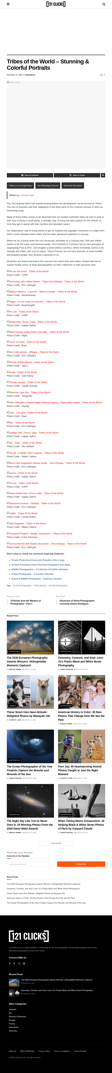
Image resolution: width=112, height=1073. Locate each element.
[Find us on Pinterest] (24, 963)
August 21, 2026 (81, 778)
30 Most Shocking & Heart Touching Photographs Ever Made (40, 565)
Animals (12, 706)
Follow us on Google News (20, 185)
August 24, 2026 (30, 669)
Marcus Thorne (15, 669)
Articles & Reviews (17, 1016)
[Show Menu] (8, 4)
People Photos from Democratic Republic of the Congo (37, 560)
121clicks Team (27, 195)
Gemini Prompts (80, 1051)
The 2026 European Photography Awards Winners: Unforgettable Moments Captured (27, 661)
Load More (56, 843)
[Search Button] (103, 4)
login (15, 852)
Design (12, 1020)
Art (10, 1013)
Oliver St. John (15, 720)
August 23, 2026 (82, 669)
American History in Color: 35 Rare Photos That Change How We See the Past (81, 716)
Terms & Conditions (62, 1051)
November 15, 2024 (14, 75)
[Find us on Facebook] (9, 963)
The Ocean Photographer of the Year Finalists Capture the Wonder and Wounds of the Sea (29, 770)
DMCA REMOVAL (27, 1051)
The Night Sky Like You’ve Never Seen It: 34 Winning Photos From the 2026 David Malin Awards (30, 824)
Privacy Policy (44, 1051)
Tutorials (13, 1031)
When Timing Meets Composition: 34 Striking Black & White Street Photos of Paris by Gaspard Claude (81, 824)
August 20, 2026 (82, 832)
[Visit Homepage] (55, 4)
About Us (12, 1051)
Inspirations (30, 75)
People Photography (22, 586)
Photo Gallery (40, 586)
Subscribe (81, 864)
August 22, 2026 (30, 720)
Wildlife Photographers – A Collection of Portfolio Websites (39, 569)
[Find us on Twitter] (14, 963)
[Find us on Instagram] (19, 963)
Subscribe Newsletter (73, 185)
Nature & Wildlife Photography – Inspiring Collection (36, 579)
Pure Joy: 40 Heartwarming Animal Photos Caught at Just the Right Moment (79, 770)
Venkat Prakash (66, 669)
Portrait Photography (58, 586)
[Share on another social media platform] (103, 175)
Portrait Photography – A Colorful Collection (32, 574)
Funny (12, 1024)
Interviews (13, 1027)
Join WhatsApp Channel (47, 185)
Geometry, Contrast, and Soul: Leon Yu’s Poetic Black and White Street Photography (80, 661)
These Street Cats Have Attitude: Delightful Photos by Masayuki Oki (36, 893)
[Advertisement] (56, 31)
